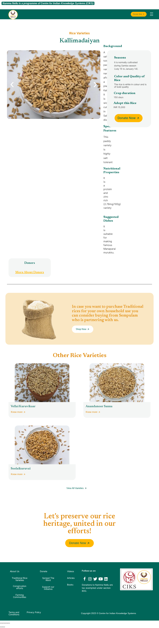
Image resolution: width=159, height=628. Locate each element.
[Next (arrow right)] (3, 626)
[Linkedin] (106, 579)
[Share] (3, 623)
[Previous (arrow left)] (1, 626)
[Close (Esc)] (1, 623)
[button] (12, 84)
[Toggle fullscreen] (6, 623)
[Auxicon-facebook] (84, 579)
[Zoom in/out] (8, 623)
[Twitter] (95, 579)
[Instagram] (90, 579)
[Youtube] (100, 579)
